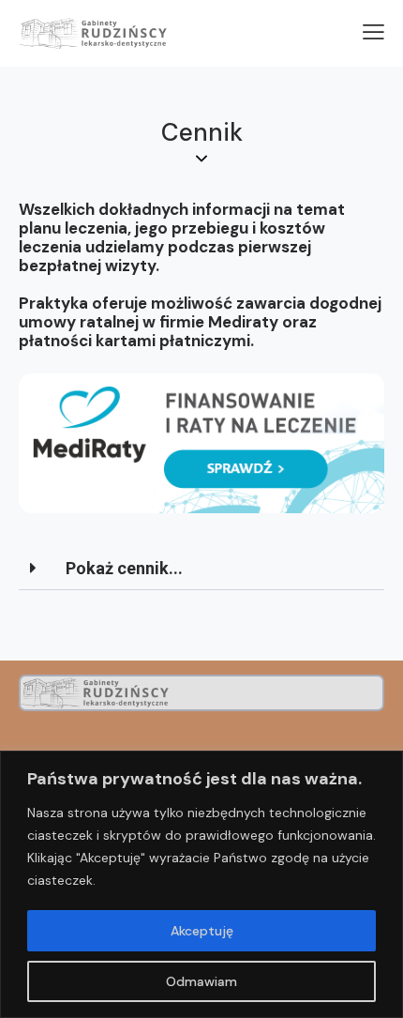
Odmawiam (201, 981)
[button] (201, 569)
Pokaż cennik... (124, 568)
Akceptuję (202, 930)
